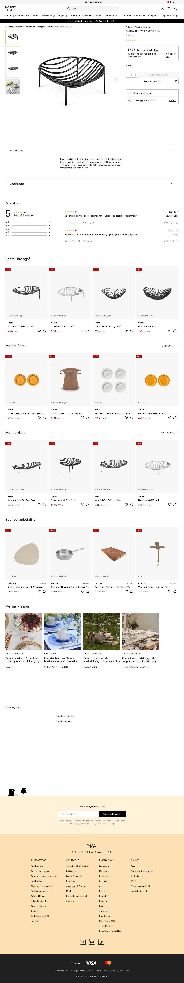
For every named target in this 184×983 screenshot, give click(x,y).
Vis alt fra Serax (168, 346)
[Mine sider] (162, 8)
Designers (103, 876)
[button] (132, 40)
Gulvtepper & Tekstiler (81, 15)
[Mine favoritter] (169, 8)
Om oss (134, 866)
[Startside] (10, 8)
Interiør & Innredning (75, 876)
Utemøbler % (111, 15)
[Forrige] (29, 79)
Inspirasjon (104, 866)
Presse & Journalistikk (140, 886)
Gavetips (103, 911)
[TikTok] (100, 942)
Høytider (103, 901)
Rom (101, 906)
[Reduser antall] (128, 75)
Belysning (62, 15)
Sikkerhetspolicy (38, 906)
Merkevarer (139, 15)
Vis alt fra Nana (168, 433)
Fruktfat (50, 27)
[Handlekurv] (175, 8)
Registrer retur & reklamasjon (44, 876)
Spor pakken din (38, 896)
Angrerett (35, 921)
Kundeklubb (36, 881)
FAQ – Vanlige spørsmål (41, 886)
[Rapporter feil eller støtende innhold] (177, 222)
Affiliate (134, 881)
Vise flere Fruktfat (64, 721)
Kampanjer (153, 15)
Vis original (89, 223)
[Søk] (68, 8)
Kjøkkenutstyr (48, 15)
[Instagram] (92, 942)
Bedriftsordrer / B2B (40, 916)
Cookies (35, 911)
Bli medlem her (170, 55)
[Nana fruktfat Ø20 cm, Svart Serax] (72, 79)
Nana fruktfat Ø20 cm (63, 27)
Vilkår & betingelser (39, 901)
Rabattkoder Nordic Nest (110, 931)
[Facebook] (83, 942)
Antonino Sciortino (134, 27)
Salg (101, 886)
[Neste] (115, 79)
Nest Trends (104, 916)
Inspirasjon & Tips (170, 15)
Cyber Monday (106, 926)
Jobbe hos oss (137, 876)
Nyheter (127, 15)
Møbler (98, 15)
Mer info (172, 100)
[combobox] (173, 2)
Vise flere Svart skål (65, 716)
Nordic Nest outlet (139, 891)
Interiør (35, 15)
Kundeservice (37, 866)
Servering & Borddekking (17, 15)
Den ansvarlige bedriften (142, 871)
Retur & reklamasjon (40, 871)
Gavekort (70, 901)
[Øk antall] (135, 75)
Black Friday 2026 (107, 921)
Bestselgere (104, 896)
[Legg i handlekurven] (44, 330)
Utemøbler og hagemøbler (78, 896)
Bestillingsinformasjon (40, 891)
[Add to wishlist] (39, 331)
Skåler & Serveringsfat (36, 27)
